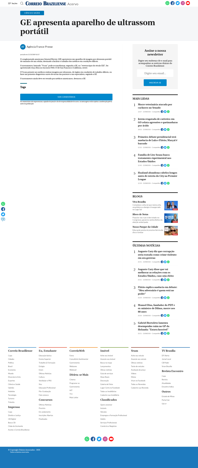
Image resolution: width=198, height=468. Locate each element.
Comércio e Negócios (108, 426)
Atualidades (166, 383)
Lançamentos (105, 366)
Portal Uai (165, 400)
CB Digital (12, 419)
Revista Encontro (172, 371)
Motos (133, 377)
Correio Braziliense (20, 350)
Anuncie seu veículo (138, 359)
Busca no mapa (106, 363)
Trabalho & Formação (47, 363)
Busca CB (11, 423)
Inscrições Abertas (46, 415)
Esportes (11, 381)
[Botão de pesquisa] (21, 3)
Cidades (11, 359)
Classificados (108, 399)
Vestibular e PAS (45, 381)
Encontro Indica (168, 387)
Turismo (11, 398)
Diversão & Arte (14, 377)
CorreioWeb (77, 350)
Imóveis (103, 408)
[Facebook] (173, 5)
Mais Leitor (74, 397)
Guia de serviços (106, 373)
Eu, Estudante (47, 350)
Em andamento (45, 412)
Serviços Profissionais (108, 423)
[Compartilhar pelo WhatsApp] (168, 112)
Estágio (42, 366)
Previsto (42, 408)
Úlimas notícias (106, 370)
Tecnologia (12, 395)
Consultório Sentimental (79, 359)
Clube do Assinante (15, 426)
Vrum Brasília (167, 366)
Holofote (11, 391)
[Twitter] (3, 215)
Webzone (73, 366)
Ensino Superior (45, 359)
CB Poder (165, 363)
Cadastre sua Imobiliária (109, 395)
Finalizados (43, 419)
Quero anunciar (106, 405)
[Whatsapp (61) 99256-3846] (167, 5)
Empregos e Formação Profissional (113, 415)
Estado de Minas (168, 396)
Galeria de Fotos (106, 384)
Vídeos (133, 373)
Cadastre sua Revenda (139, 388)
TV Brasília (168, 350)
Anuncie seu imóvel (107, 359)
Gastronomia (75, 363)
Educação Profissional (47, 388)
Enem (41, 370)
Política (11, 363)
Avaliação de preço (138, 370)
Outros (166, 391)
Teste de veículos (137, 366)
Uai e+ (164, 404)
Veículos (103, 412)
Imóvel (104, 350)
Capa (10, 356)
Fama (72, 356)
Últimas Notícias (45, 373)
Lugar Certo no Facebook (110, 388)
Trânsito (11, 402)
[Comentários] (3, 220)
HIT (71, 390)
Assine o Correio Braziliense (18, 430)
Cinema (72, 379)
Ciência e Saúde (14, 384)
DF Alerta (165, 356)
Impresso (14, 407)
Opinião (11, 388)
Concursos (45, 399)
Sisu (40, 384)
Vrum (134, 350)
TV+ (71, 394)
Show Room (104, 377)
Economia (12, 370)
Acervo (72, 4)
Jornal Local (166, 359)
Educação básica (45, 356)
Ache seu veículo (137, 356)
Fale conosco (44, 395)
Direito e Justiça (14, 415)
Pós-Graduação (45, 391)
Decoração (104, 381)
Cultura (42, 377)
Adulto (102, 419)
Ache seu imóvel (106, 356)
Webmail (73, 370)
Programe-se (75, 383)
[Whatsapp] (3, 205)
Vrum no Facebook (138, 381)
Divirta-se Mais (79, 374)
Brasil (10, 366)
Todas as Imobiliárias (108, 391)
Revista (165, 379)
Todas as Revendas (138, 384)
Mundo (10, 373)
